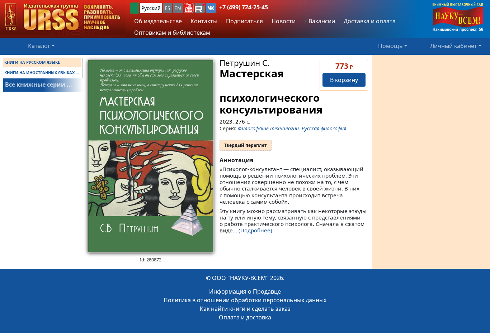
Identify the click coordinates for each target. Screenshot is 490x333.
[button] (189, 8)
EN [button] (177, 8)
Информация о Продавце (245, 291)
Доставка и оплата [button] (370, 21)
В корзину (344, 80)
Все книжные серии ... (38, 84)
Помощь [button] (390, 46)
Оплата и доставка (245, 317)
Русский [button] (151, 8)
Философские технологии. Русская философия (292, 128)
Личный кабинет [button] (453, 46)
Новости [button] (284, 21)
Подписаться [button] (244, 21)
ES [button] (167, 8)
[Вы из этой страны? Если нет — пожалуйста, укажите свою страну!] (134, 8)
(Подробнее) (255, 230)
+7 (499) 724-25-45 (243, 7)
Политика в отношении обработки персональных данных (245, 300)
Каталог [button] (39, 46)
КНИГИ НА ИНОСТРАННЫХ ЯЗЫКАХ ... (41, 72)
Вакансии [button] (321, 21)
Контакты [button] (203, 21)
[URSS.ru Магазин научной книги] (63, 17)
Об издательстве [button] (158, 21)
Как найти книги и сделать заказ (245, 309)
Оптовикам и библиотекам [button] (172, 33)
